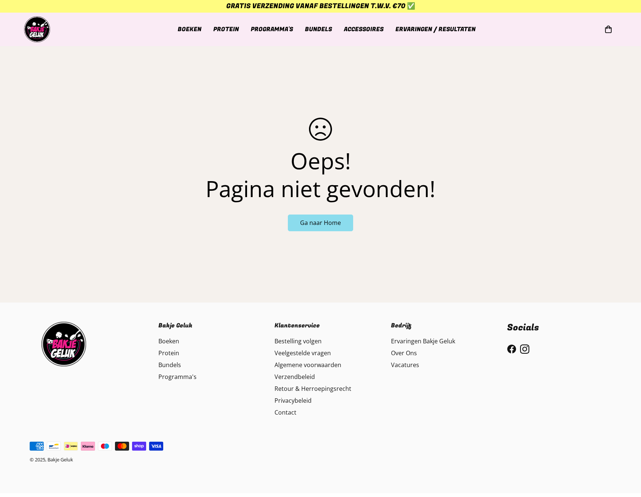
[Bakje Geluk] (37, 29)
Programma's (177, 377)
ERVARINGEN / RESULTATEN (435, 28)
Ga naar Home (320, 223)
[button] (607, 29)
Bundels (169, 365)
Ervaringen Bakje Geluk (423, 341)
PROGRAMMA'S (272, 28)
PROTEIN (226, 28)
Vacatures (405, 365)
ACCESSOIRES (364, 28)
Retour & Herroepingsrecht (313, 389)
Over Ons (404, 353)
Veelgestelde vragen (303, 353)
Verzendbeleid (295, 377)
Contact (285, 412)
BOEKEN (189, 28)
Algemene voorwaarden (308, 365)
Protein (168, 353)
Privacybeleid (293, 400)
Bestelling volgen (298, 341)
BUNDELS (318, 28)
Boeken (168, 341)
